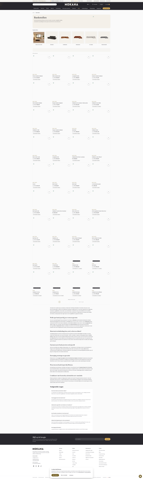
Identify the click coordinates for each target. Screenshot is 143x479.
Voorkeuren (71, 475)
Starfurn (73, 452)
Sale (79, 8)
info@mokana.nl (35, 457)
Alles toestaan (55, 475)
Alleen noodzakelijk (64, 475)
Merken (60, 450)
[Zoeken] (56, 4)
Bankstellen (36, 8)
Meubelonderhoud (102, 459)
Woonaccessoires (66, 8)
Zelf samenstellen (102, 450)
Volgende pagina (81, 301)
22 (75, 301)
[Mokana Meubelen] (71, 4)
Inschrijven (107, 439)
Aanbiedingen (85, 8)
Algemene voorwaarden (90, 457)
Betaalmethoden (88, 455)
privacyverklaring (88, 472)
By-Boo (73, 461)
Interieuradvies (101, 455)
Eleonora (73, 459)
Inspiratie (99, 8)
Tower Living (74, 462)
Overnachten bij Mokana (103, 464)
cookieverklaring (81, 472)
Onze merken (101, 461)
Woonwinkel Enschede (102, 462)
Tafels (47, 8)
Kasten (52, 8)
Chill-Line (74, 457)
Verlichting (58, 8)
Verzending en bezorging (90, 452)
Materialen (101, 457)
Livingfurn (74, 464)
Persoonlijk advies (106, 8)
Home (34, 12)
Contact (87, 459)
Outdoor (74, 8)
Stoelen (42, 8)
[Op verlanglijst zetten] (49, 56)
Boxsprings (92, 8)
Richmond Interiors (75, 450)
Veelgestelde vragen (89, 450)
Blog (99, 452)
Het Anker (74, 455)
